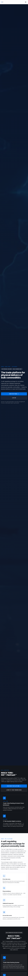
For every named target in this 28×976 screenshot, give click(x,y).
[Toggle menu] (25, 2)
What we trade (13, 393)
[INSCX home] (2, 2)
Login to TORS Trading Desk (14, 790)
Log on (14, 397)
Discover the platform (13, 786)
